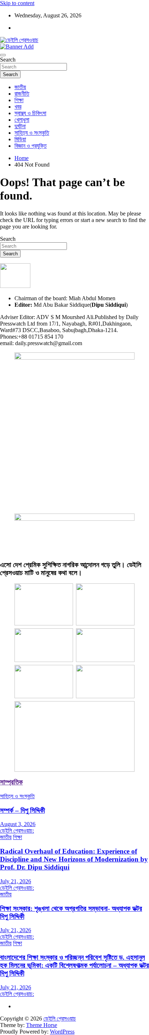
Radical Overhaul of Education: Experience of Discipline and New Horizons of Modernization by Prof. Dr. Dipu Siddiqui (74, 859)
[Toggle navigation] (3, 55)
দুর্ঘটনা (20, 126)
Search (8, 59)
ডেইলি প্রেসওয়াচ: (17, 830)
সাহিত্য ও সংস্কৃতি (31, 133)
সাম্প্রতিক (11, 782)
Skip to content (17, 3)
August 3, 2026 (17, 824)
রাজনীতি (21, 94)
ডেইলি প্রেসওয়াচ (59, 1018)
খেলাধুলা (21, 120)
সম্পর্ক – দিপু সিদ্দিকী (22, 810)
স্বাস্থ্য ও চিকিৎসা (30, 113)
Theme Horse (41, 1025)
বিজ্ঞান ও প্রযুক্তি (30, 146)
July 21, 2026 (15, 881)
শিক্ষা (19, 100)
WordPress (62, 1031)
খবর (17, 107)
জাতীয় (20, 87)
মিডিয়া (20, 139)
